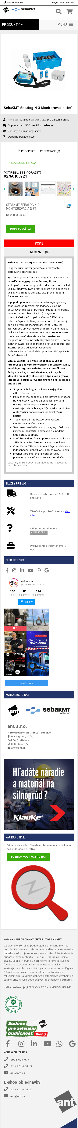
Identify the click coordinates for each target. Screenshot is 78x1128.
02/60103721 (15, 176)
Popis (39, 243)
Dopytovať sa (20, 229)
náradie (8, 953)
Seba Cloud (27, 351)
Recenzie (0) (51, 151)
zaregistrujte (38, 120)
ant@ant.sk (17, 1073)
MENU (62, 24)
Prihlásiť (70, 2)
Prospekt (27, 151)
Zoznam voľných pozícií (28, 857)
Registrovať (58, 2)
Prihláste (13, 120)
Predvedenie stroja (22, 163)
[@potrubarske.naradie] (14, 583)
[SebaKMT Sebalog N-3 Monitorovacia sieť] (39, 70)
